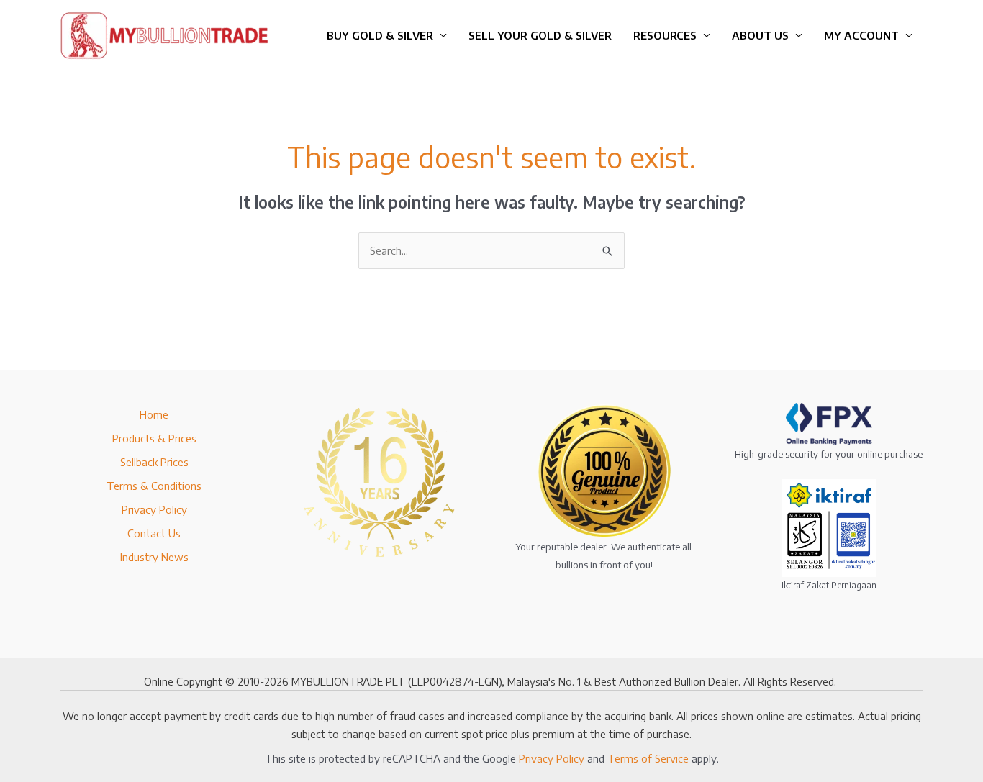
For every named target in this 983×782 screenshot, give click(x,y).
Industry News (154, 556)
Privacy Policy (154, 509)
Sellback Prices (154, 461)
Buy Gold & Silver (380, 35)
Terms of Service (648, 758)
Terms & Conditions (154, 485)
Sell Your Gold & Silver (540, 35)
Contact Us (154, 533)
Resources (665, 35)
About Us (760, 35)
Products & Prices (154, 438)
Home (154, 414)
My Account (861, 35)
